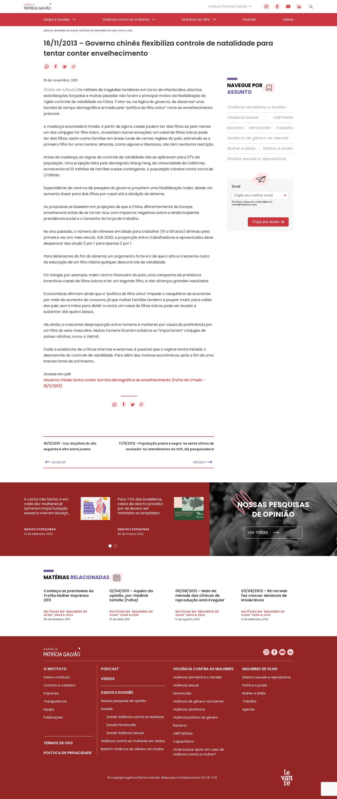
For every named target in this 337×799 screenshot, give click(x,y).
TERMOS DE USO (58, 743)
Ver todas (258, 532)
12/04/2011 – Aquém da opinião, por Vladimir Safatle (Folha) (131, 596)
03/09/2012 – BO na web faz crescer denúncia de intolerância (264, 596)
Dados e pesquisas (40, 529)
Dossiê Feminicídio (121, 725)
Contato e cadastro (59, 685)
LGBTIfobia (283, 118)
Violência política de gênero (195, 717)
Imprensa (51, 693)
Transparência (55, 701)
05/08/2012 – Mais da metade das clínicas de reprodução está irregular (200, 596)
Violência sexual (242, 118)
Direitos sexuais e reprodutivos (256, 159)
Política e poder (278, 149)
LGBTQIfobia (183, 733)
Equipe (49, 709)
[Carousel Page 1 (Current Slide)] (110, 545)
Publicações (53, 717)
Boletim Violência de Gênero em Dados (132, 749)
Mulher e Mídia (241, 149)
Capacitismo (183, 741)
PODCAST (110, 669)
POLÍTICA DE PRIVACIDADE (67, 752)
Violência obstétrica (189, 709)
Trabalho (284, 128)
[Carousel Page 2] (115, 545)
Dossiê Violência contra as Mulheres (135, 717)
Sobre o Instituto (57, 677)
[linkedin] (299, 6)
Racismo (235, 128)
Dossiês (107, 709)
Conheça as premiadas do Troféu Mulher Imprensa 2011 (69, 596)
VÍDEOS (108, 678)
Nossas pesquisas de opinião (123, 701)
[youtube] (288, 6)
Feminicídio (260, 128)
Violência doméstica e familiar (256, 107)
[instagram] (266, 6)
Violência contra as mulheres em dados (133, 741)
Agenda (248, 709)
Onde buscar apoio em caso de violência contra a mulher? (198, 752)
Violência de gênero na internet (257, 138)
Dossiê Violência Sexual (125, 733)
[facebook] (277, 6)
